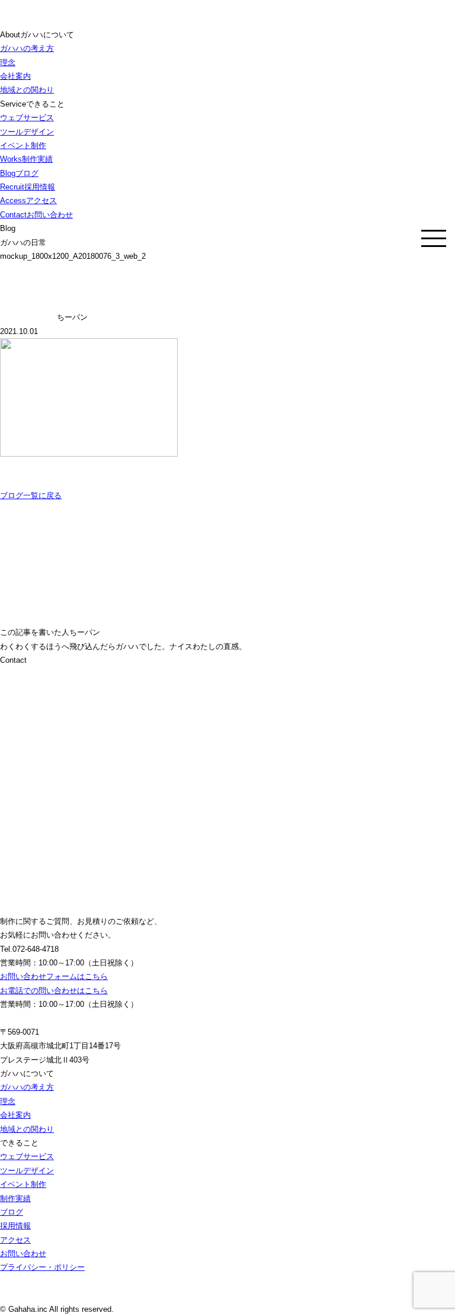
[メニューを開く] (433, 238)
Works (26, 159)
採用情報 (15, 1225)
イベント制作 (23, 145)
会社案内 (15, 76)
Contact (36, 214)
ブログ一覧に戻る (31, 495)
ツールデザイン (27, 131)
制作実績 (15, 1198)
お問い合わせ (23, 1253)
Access (28, 200)
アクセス (15, 1239)
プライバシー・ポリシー (42, 1267)
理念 (7, 62)
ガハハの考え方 (27, 48)
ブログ (11, 1212)
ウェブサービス (27, 117)
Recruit (27, 186)
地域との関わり (27, 89)
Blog (19, 173)
